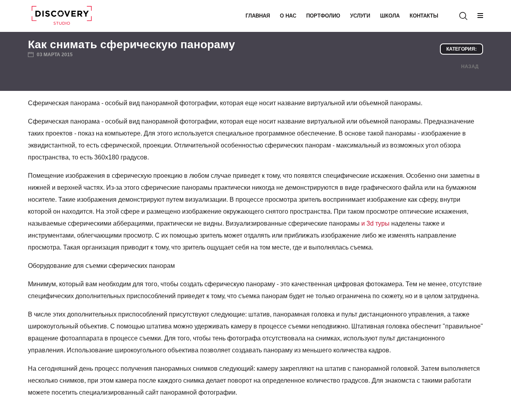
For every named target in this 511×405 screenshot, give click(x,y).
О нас (288, 16)
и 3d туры (375, 223)
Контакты (424, 16)
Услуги (360, 16)
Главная (258, 16)
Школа (390, 16)
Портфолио (323, 16)
